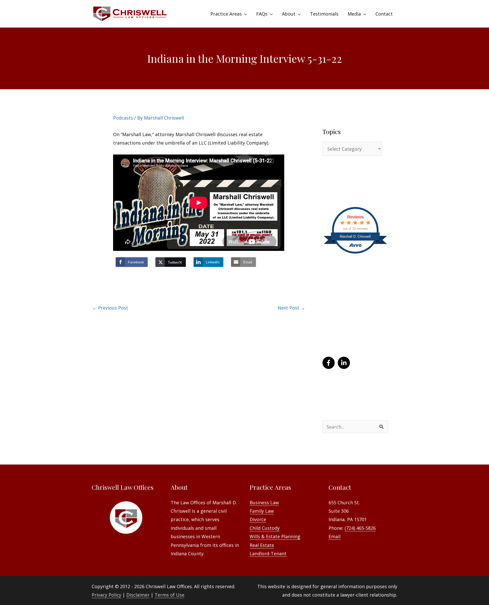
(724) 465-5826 (360, 528)
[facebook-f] (329, 363)
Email (335, 536)
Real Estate (262, 545)
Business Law (264, 502)
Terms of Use (169, 595)
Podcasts (123, 118)
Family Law (262, 511)
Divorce (258, 519)
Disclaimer (138, 595)
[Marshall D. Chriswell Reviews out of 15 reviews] (355, 254)
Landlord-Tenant (268, 553)
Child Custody (265, 528)
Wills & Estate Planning (275, 536)
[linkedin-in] (345, 363)
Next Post (291, 308)
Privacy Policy (106, 595)
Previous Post (110, 308)
